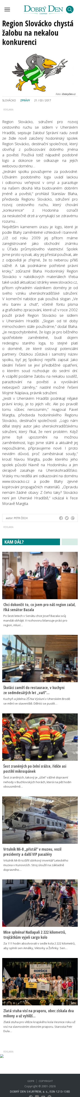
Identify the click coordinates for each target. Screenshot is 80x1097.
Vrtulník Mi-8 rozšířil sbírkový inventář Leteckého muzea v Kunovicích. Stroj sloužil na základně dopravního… (35, 865)
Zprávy (25, 100)
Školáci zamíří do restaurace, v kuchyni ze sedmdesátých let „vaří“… (33, 690)
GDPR (30, 1081)
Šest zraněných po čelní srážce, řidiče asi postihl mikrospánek (34, 769)
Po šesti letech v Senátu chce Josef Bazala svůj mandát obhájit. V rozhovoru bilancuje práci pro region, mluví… (35, 620)
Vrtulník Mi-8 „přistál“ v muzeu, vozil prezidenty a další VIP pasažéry (32, 852)
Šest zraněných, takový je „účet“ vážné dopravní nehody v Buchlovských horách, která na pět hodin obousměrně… (37, 782)
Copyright (46, 1081)
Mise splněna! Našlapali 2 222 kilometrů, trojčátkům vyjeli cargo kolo (34, 935)
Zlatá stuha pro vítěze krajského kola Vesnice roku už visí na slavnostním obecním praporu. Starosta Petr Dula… (39, 1026)
